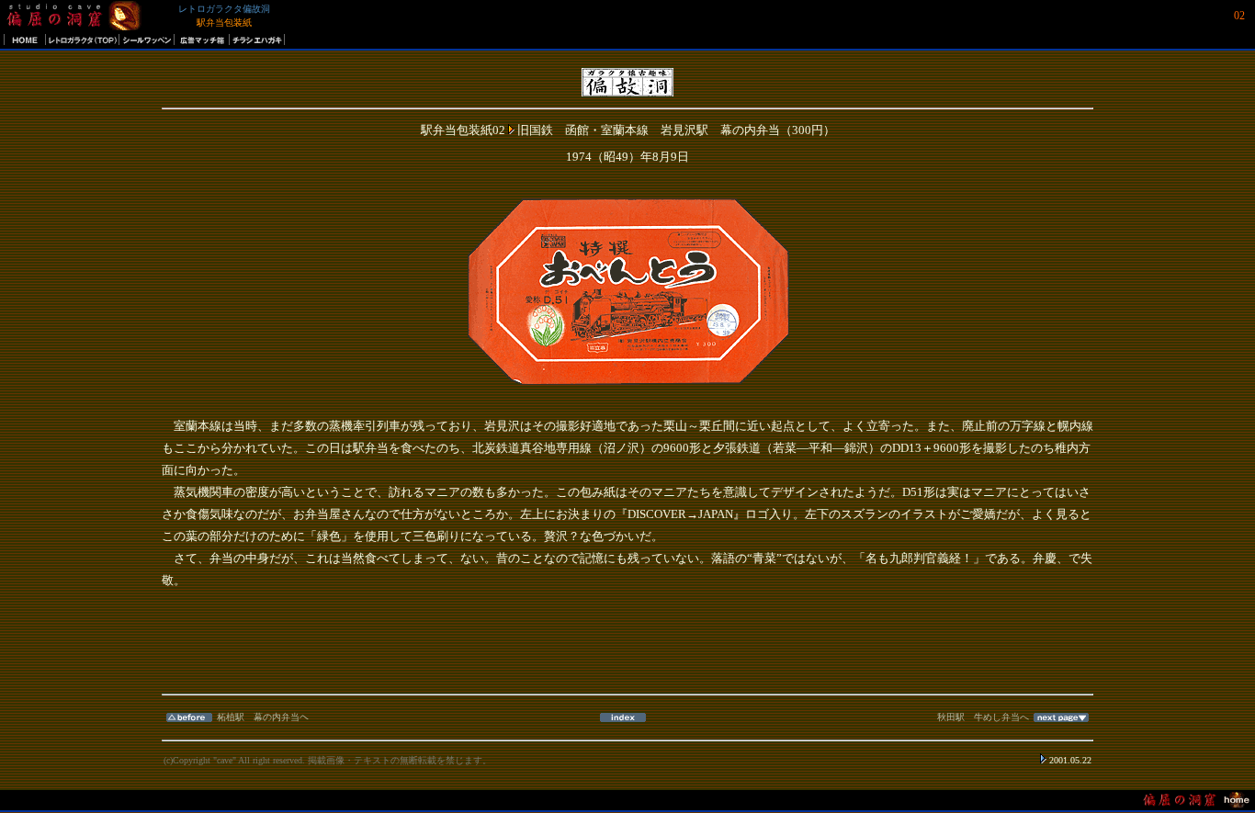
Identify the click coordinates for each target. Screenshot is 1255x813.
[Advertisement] (627, 650)
